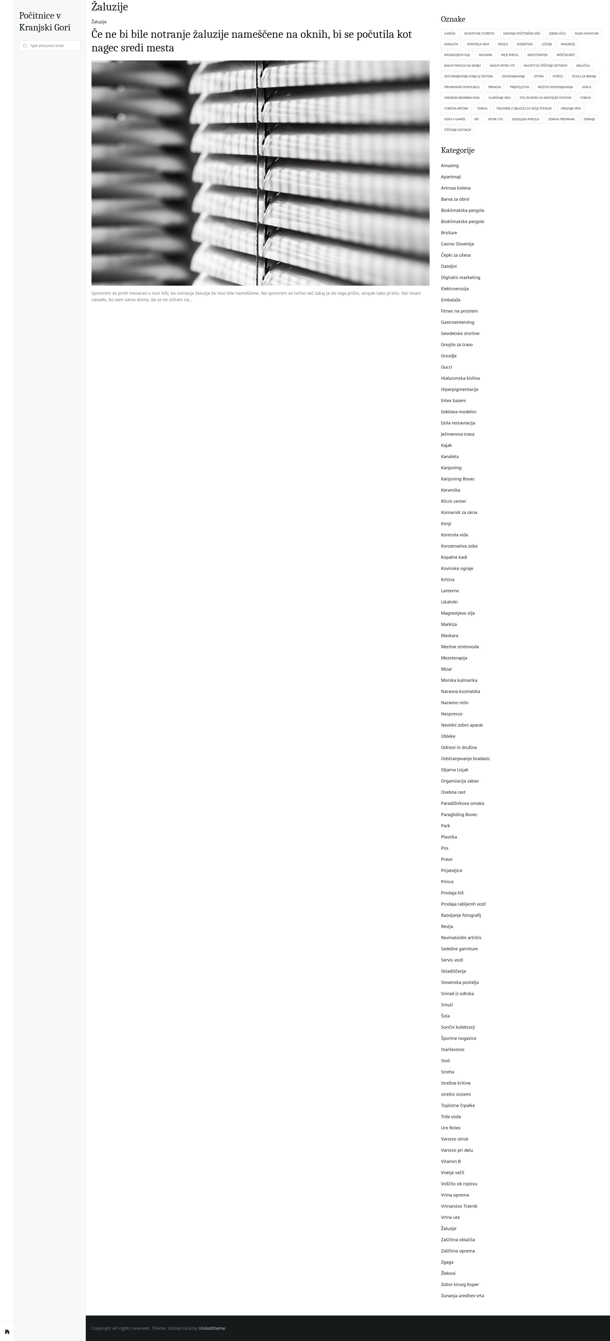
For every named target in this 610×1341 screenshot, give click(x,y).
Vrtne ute (450, 1217)
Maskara (449, 635)
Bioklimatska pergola (462, 210)
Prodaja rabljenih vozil (463, 904)
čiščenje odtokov (457, 130)
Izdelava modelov (458, 411)
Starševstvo (452, 1049)
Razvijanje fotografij (461, 915)
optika (539, 76)
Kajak (446, 445)
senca (586, 87)
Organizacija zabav (460, 781)
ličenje (547, 44)
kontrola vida (478, 44)
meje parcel (510, 55)
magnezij (568, 44)
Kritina (447, 579)
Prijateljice (451, 870)
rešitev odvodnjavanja (555, 87)
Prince (447, 881)
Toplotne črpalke (458, 1105)
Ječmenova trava (457, 434)
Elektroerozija (455, 288)
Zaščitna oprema (458, 1251)
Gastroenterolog (457, 322)
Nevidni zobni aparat (462, 725)
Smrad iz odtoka (457, 993)
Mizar (446, 669)
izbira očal (557, 33)
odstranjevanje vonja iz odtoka (468, 76)
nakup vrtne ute (502, 66)
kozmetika (525, 44)
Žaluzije (99, 22)
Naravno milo (454, 702)
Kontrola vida (454, 535)
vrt (476, 119)
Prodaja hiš (452, 893)
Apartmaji (451, 176)
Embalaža (450, 300)
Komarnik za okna (459, 512)
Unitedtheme (211, 1328)
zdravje (589, 119)
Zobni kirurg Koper (460, 1284)
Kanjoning (451, 467)
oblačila (583, 66)
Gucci (446, 367)
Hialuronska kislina (460, 378)
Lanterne (450, 590)
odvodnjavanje (513, 76)
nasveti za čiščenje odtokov (545, 66)
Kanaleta (450, 456)
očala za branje (584, 76)
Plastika (449, 837)
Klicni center (453, 501)
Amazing (450, 165)
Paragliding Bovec (459, 814)
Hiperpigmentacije (459, 389)
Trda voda (451, 1116)
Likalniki (449, 602)
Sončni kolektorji (458, 1027)
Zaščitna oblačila (458, 1239)
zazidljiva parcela (525, 119)
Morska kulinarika (459, 680)
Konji (446, 523)
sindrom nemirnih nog (462, 98)
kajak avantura (587, 33)
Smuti (447, 1004)
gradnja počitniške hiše (521, 33)
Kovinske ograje (457, 568)
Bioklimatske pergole (462, 221)
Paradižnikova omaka (462, 803)
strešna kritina (456, 108)
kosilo (503, 44)
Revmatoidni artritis (461, 937)
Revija (447, 926)
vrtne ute (495, 119)
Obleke (448, 736)
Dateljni (449, 266)
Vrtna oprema (455, 1195)
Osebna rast (453, 792)
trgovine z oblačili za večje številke (524, 108)
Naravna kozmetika (460, 691)
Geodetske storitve (460, 333)
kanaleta (451, 44)
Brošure (449, 232)
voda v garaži (454, 119)
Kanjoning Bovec (458, 479)
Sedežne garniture (459, 949)
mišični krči (566, 55)
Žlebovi (448, 1273)
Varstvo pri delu (457, 1150)
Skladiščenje (453, 971)
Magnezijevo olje (458, 613)
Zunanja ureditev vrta (462, 1295)
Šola (445, 1016)
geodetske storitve (479, 33)
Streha (447, 1072)
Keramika (450, 490)
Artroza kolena (456, 188)
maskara (485, 55)
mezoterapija (538, 55)
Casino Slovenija (457, 244)
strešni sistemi (456, 1094)
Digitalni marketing (460, 277)
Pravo (446, 859)
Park (445, 825)
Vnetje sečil (452, 1172)
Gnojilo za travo (457, 344)
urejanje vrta (571, 108)
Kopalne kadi (454, 557)
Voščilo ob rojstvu (459, 1183)
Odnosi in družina (459, 747)
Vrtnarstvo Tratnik (459, 1206)
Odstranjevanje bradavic (465, 758)
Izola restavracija (458, 423)
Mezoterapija (454, 658)
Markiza (449, 624)
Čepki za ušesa (456, 255)
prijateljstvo (519, 87)
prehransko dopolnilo (461, 87)
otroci (558, 76)
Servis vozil (452, 960)
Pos (444, 848)
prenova (494, 87)
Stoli (445, 1060)
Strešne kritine (456, 1083)
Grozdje (449, 356)
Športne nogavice (458, 1038)
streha (585, 98)
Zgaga (447, 1262)
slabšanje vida (499, 98)
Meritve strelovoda (460, 646)
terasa (482, 108)
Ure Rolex (451, 1128)
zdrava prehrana (561, 119)
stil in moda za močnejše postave (545, 98)
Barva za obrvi (455, 199)
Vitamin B (451, 1161)
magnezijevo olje (457, 55)
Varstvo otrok (454, 1139)
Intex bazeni (453, 400)
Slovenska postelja (460, 982)
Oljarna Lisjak (454, 770)
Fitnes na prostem (459, 311)
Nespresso (452, 714)
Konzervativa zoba (459, 546)
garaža (449, 33)
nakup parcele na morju (462, 66)
